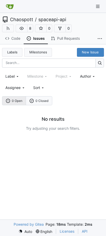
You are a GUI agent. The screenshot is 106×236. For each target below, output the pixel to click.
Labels (12, 52)
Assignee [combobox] (13, 87)
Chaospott (21, 19)
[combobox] (12, 76)
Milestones (38, 52)
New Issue (90, 52)
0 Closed (42, 101)
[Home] (10, 6)
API (84, 231)
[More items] (100, 38)
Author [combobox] (85, 76)
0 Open (17, 101)
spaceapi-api (52, 19)
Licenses (67, 231)
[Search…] (99, 63)
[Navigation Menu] (98, 6)
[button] (22, 28)
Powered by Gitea (29, 224)
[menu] (39, 88)
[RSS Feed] (8, 28)
